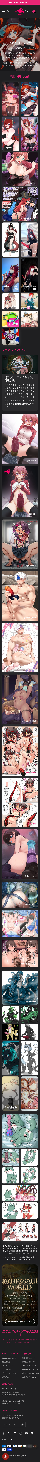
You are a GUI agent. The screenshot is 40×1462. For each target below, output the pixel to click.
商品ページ (7, 1251)
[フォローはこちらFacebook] (3, 1433)
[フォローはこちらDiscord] (15, 1433)
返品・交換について (29, 1366)
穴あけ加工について (29, 1377)
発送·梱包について (29, 1358)
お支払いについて (28, 1362)
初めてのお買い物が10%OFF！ (20, 2)
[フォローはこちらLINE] (32, 1433)
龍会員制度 (6, 1362)
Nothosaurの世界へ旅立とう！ (20, 1321)
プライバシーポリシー (10, 1373)
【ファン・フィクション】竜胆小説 (19, 378)
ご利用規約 (6, 1377)
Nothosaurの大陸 (18, 1257)
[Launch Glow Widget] (5, 1456)
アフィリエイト (7, 1366)
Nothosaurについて (9, 1358)
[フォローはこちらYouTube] (26, 1433)
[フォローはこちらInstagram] (20, 1433)
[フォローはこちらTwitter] (9, 1433)
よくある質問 (7, 1369)
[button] (33, 11)
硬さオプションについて (30, 1373)
